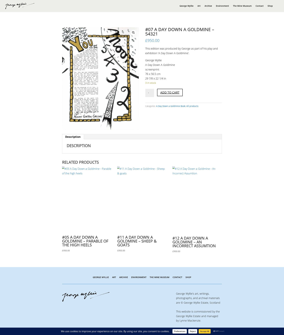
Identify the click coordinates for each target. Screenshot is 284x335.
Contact (260, 6)
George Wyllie (186, 6)
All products (192, 106)
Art (199, 6)
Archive (208, 6)
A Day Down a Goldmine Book (170, 106)
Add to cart (169, 92)
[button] (133, 32)
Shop (270, 6)
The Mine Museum (242, 6)
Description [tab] (73, 136)
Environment (222, 6)
